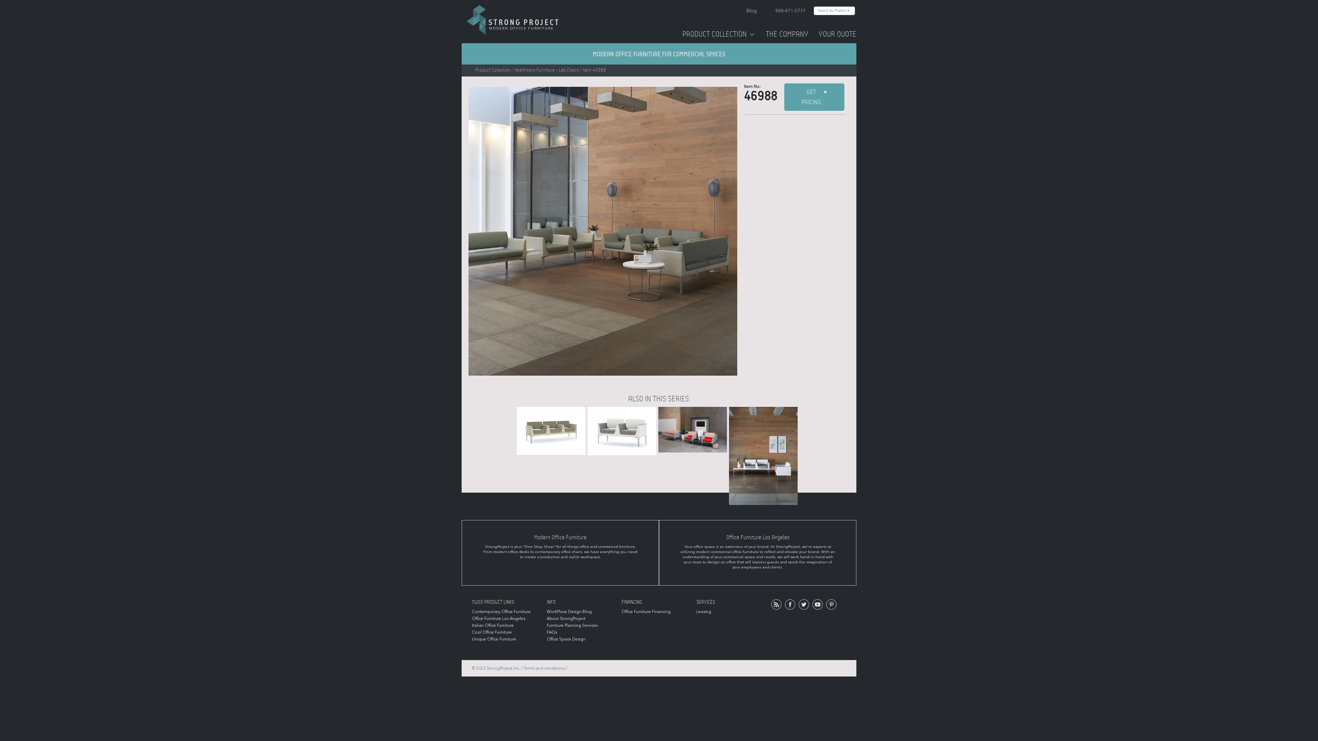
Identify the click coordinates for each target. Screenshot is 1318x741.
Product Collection (714, 34)
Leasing (703, 611)
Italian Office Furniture (493, 625)
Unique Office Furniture (494, 639)
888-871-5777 (790, 11)
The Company (787, 34)
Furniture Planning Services (572, 625)
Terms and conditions (544, 668)
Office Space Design (566, 639)
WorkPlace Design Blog (569, 611)
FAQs (552, 632)
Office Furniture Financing (646, 611)
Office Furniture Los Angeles (498, 618)
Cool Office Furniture (492, 632)
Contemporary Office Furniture (501, 611)
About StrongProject (566, 618)
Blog (752, 11)
